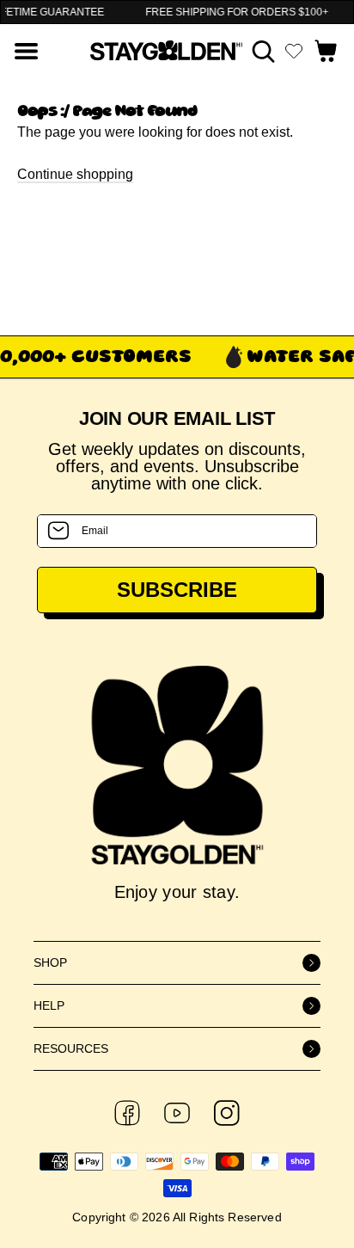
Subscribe (177, 589)
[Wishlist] (294, 50)
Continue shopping (75, 174)
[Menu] (26, 51)
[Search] (263, 51)
